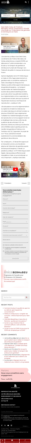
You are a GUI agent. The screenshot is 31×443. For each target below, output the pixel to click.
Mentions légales (15, 429)
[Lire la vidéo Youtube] (15, 169)
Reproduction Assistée (9, 391)
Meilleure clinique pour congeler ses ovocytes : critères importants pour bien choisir (17, 315)
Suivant (24, 183)
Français (25, 426)
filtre (16, 20)
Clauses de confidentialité (8, 430)
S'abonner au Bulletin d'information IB (13, 245)
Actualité (4, 401)
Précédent (7, 183)
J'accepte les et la (15, 248)
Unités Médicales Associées (10, 394)
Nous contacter (6, 379)
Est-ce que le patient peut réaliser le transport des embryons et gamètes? (17, 340)
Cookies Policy (5, 429)
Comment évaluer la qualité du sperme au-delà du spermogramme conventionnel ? (17, 310)
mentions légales (14, 247)
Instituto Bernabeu (5, 2)
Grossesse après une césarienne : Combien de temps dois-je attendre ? (15, 345)
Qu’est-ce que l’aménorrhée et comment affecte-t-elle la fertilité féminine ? (15, 324)
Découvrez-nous (7, 398)
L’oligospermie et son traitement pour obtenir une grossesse (17, 356)
